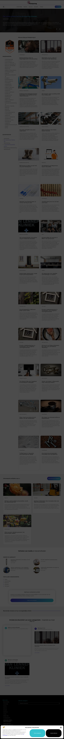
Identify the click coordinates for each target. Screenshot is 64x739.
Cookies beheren (53, 733)
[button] (61, 727)
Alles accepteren (37, 733)
